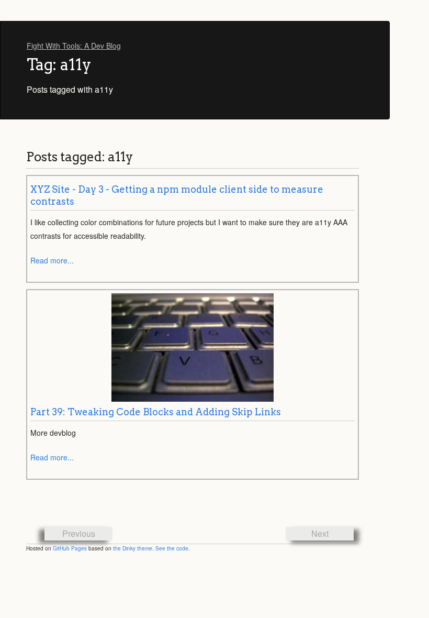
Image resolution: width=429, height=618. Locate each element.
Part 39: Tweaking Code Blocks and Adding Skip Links (155, 411)
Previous (78, 533)
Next (320, 533)
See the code (171, 548)
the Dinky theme (132, 548)
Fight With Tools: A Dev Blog (74, 45)
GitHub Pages (70, 548)
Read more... (52, 260)
